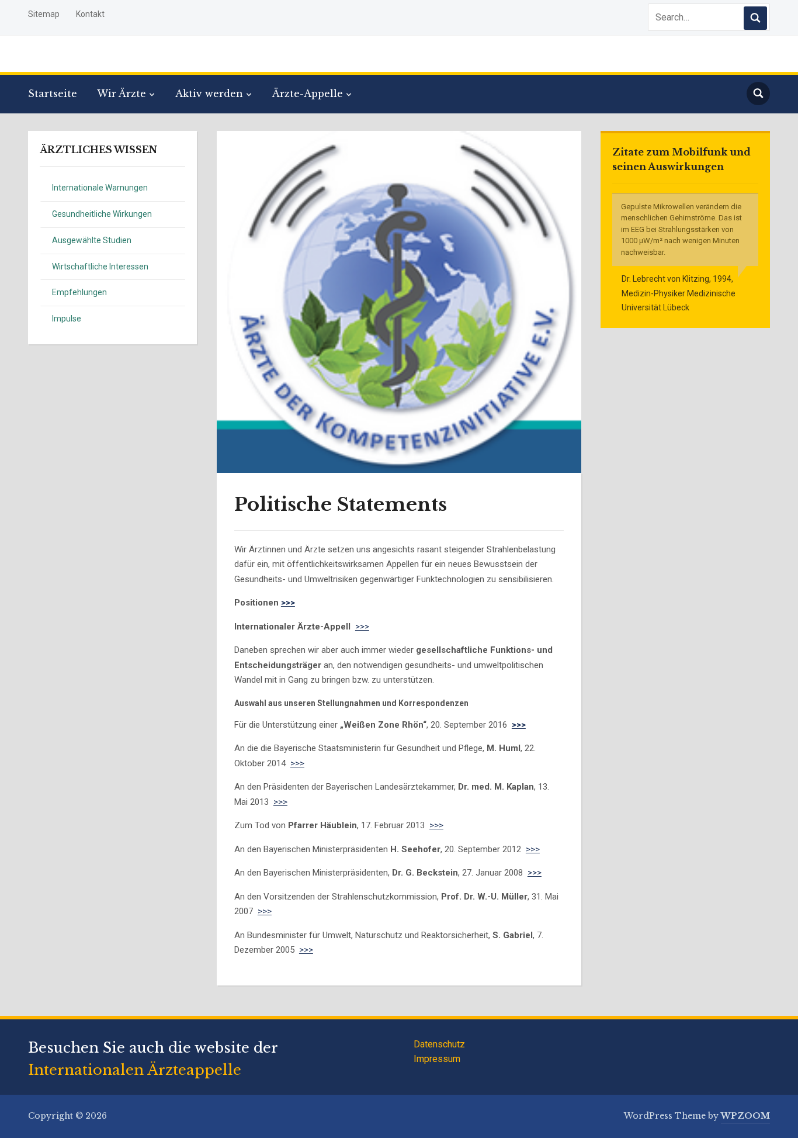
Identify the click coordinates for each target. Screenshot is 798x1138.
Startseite (52, 93)
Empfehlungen (79, 292)
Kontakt (90, 14)
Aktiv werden (209, 93)
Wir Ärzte (121, 93)
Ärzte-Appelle (307, 93)
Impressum (437, 1058)
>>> (288, 602)
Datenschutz (439, 1044)
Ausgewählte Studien (91, 240)
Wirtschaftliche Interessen (100, 266)
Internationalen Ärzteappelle (134, 1069)
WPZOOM (745, 1116)
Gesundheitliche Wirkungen (102, 214)
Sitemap (44, 14)
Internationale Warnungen (100, 187)
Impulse (66, 318)
